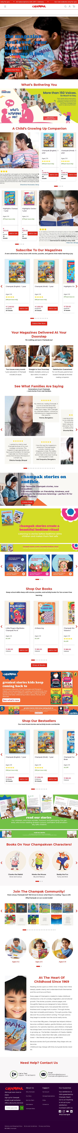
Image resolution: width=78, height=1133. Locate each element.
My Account (46, 1092)
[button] (4, 6)
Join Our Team (30, 1100)
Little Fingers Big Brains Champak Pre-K (15, 629)
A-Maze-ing (39, 628)
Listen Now (27, 502)
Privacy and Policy (44, 1126)
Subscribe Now (13, 70)
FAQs (44, 1100)
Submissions (29, 1104)
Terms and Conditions (30, 1126)
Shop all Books (39, 665)
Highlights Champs (10, 210)
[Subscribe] (22, 1108)
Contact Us (46, 1104)
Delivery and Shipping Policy (13, 1126)
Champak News (30, 1108)
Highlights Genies (29, 210)
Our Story (28, 1096)
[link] (39, 106)
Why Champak (30, 1092)
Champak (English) (50, 152)
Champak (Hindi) (68, 152)
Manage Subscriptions (49, 1096)
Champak (13, 1128)
